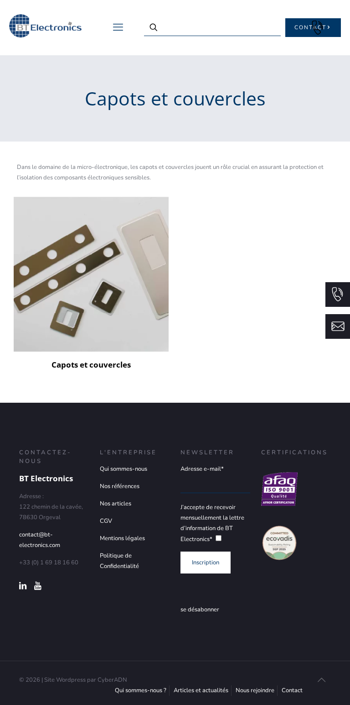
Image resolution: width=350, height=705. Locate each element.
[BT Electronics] (45, 27)
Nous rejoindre (255, 690)
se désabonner (199, 609)
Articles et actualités (201, 690)
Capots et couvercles (91, 364)
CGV (106, 521)
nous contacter (337, 326)
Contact (292, 690)
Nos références (119, 486)
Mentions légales (122, 538)
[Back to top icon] (321, 680)
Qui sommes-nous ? (140, 690)
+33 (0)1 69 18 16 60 (317, 27)
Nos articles (115, 504)
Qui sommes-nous (123, 469)
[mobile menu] (118, 27)
